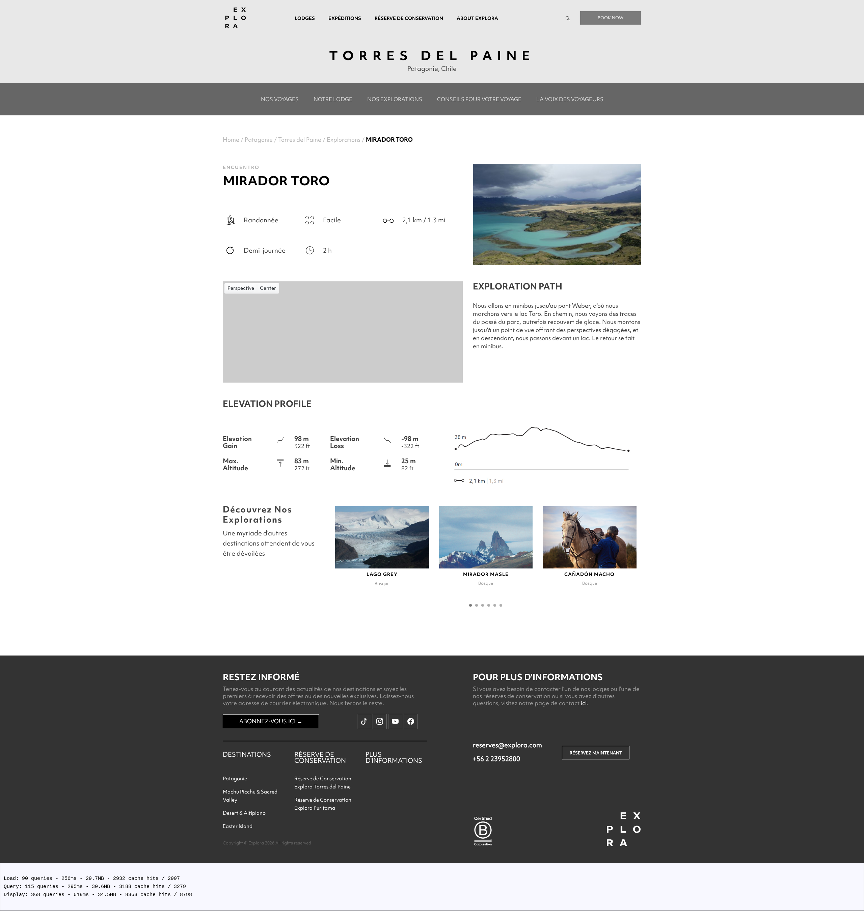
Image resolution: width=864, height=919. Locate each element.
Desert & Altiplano (244, 813)
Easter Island (237, 826)
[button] (470, 605)
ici (584, 703)
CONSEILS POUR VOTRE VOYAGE (479, 99)
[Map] (343, 332)
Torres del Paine (299, 139)
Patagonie (259, 139)
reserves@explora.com (507, 745)
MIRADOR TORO (389, 139)
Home (231, 139)
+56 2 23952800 (496, 758)
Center (268, 288)
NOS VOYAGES (280, 99)
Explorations (343, 139)
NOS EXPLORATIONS (394, 99)
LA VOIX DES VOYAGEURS (569, 99)
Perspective (240, 288)
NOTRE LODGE (333, 99)
